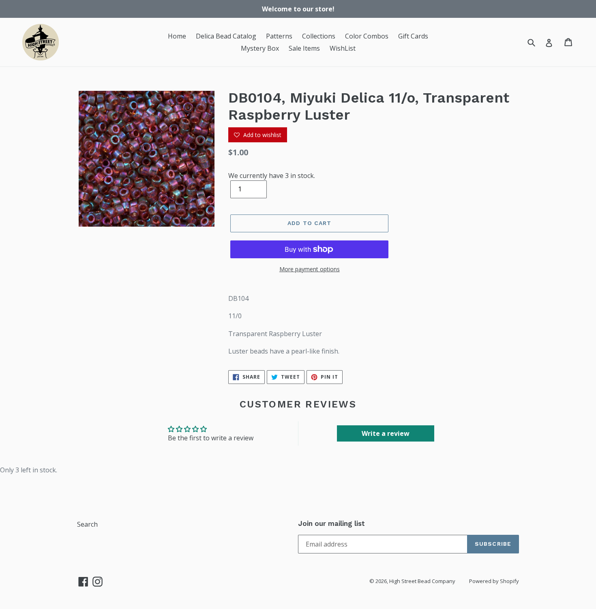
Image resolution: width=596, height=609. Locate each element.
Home (177, 36)
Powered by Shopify (494, 581)
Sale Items (304, 48)
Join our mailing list (331, 523)
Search (87, 524)
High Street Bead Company (422, 581)
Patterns (279, 36)
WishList (343, 48)
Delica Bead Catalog (226, 36)
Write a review (385, 433)
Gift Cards (413, 36)
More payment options (309, 269)
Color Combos (366, 36)
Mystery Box (260, 48)
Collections (318, 36)
